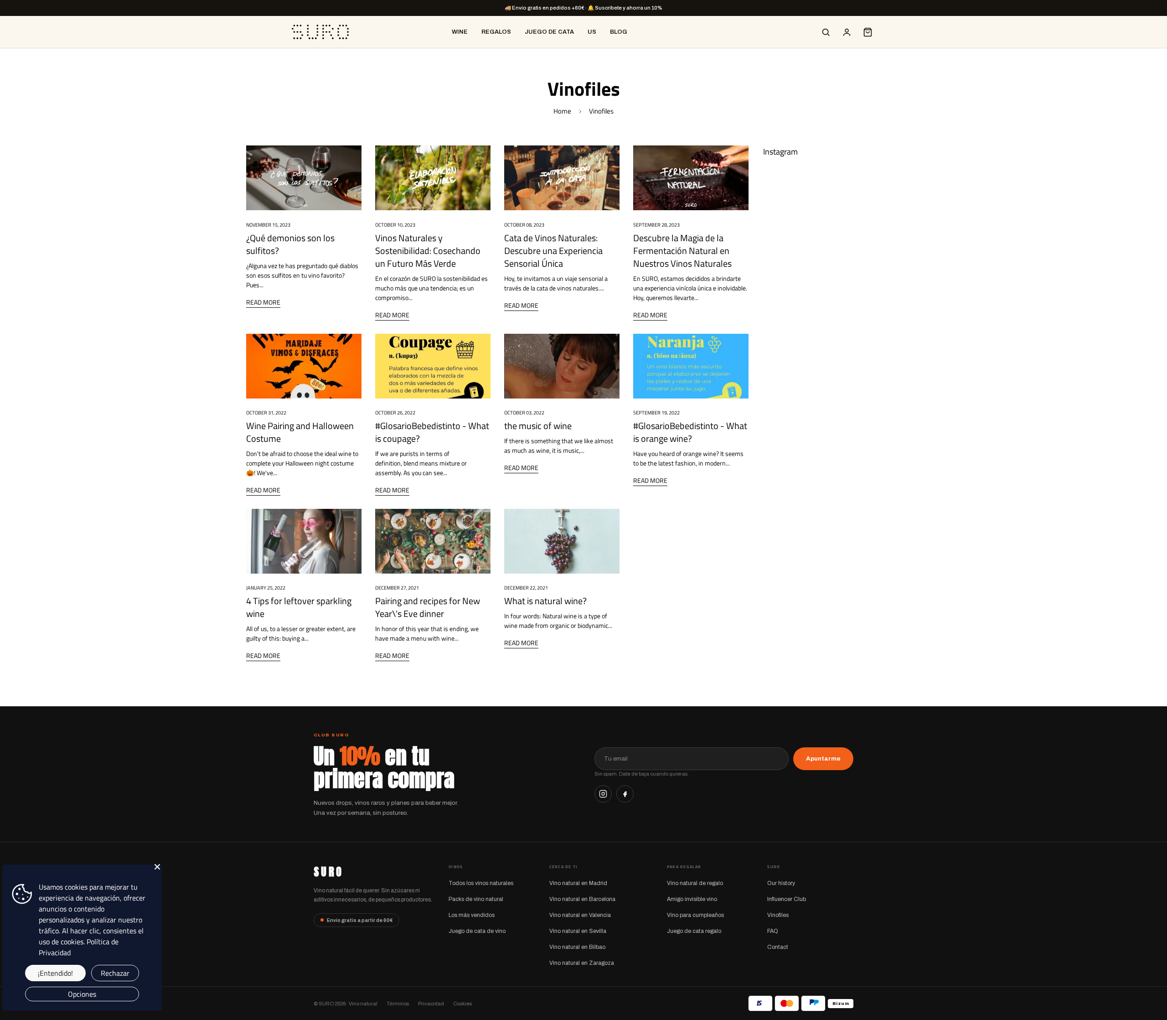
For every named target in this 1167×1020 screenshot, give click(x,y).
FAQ (772, 931)
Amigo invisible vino (692, 899)
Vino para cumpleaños (695, 915)
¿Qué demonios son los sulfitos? (290, 244)
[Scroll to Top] (1149, 970)
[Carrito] (867, 31)
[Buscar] (825, 31)
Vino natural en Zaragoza (581, 963)
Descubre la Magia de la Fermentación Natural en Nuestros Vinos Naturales (682, 250)
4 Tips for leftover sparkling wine (298, 607)
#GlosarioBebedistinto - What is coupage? (432, 432)
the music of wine (538, 426)
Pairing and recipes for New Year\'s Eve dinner (427, 607)
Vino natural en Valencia (580, 915)
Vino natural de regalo (695, 883)
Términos (398, 1003)
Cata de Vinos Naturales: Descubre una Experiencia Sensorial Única (553, 250)
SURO (328, 872)
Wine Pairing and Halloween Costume (300, 432)
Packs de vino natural (476, 899)
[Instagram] (603, 794)
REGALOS (496, 32)
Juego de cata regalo (694, 931)
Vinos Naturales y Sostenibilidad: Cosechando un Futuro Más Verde (427, 250)
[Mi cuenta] (846, 31)
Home (562, 111)
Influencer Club (786, 899)
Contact (777, 947)
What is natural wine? (545, 601)
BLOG (618, 32)
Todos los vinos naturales (481, 883)
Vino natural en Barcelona (582, 899)
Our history (781, 883)
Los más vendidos (472, 915)
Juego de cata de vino (477, 931)
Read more (263, 302)
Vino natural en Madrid (578, 883)
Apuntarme (823, 758)
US (592, 32)
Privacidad (431, 1003)
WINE (460, 32)
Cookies (462, 1003)
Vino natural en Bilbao (577, 947)
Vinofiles (778, 915)
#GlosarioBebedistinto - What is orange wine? (690, 432)
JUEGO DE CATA (549, 32)
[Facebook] (625, 794)
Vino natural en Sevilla (577, 931)
